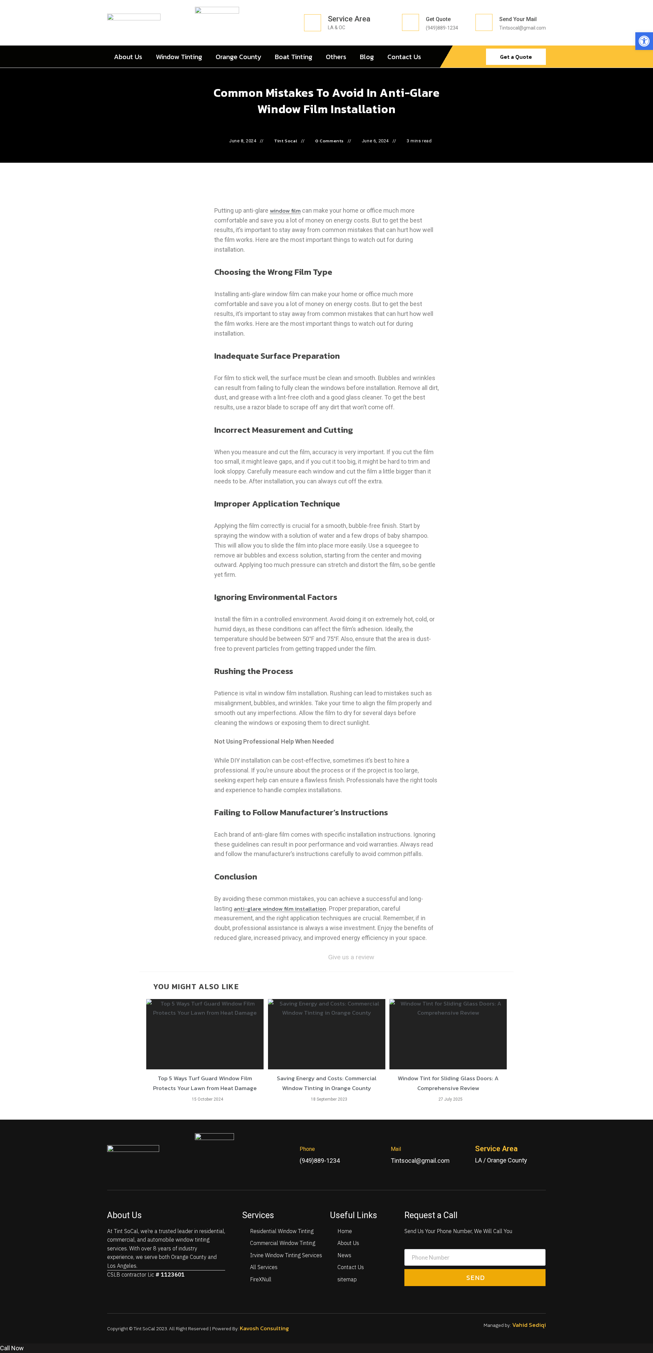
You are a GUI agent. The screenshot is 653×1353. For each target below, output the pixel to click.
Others (336, 57)
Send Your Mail (518, 19)
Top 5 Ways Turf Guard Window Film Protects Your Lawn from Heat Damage (205, 1083)
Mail (396, 1149)
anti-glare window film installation (280, 908)
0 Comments (329, 141)
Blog (367, 57)
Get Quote (438, 19)
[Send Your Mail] (483, 22)
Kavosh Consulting (265, 1328)
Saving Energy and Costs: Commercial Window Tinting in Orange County (326, 1083)
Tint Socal (285, 141)
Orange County (238, 57)
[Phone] (288, 1155)
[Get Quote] (410, 22)
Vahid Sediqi (528, 1324)
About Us (128, 57)
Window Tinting (179, 57)
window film (285, 210)
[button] (644, 41)
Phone (307, 1149)
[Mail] (379, 1155)
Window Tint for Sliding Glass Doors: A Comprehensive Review (448, 1083)
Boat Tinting (293, 57)
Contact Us (404, 57)
